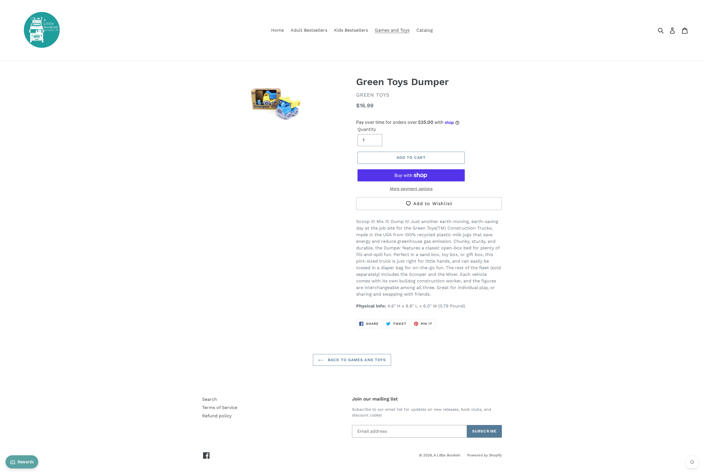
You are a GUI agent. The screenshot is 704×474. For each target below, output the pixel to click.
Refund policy (217, 415)
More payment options (411, 188)
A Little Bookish (447, 455)
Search (209, 399)
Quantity (367, 129)
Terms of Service (219, 407)
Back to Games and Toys (356, 360)
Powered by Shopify (484, 455)
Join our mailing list (375, 399)
